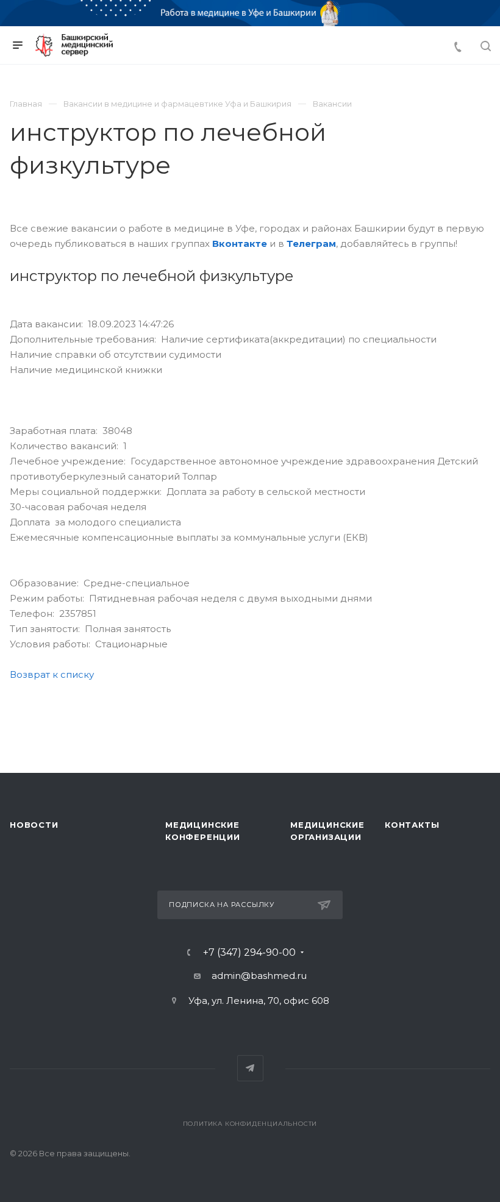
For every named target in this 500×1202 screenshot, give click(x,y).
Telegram (250, 1068)
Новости (34, 825)
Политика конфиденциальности (250, 1124)
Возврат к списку (52, 674)
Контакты (412, 825)
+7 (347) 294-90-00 (249, 953)
